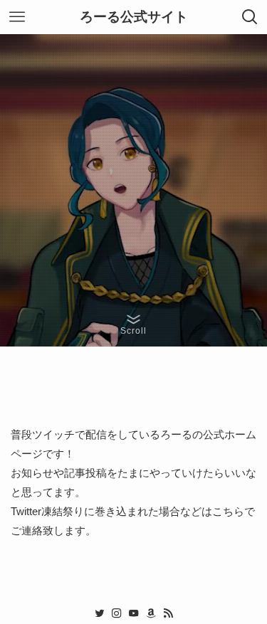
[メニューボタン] (17, 17)
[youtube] (133, 613)
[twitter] (99, 613)
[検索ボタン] (250, 17)
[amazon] (151, 613)
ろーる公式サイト (134, 17)
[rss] (168, 613)
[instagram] (116, 613)
